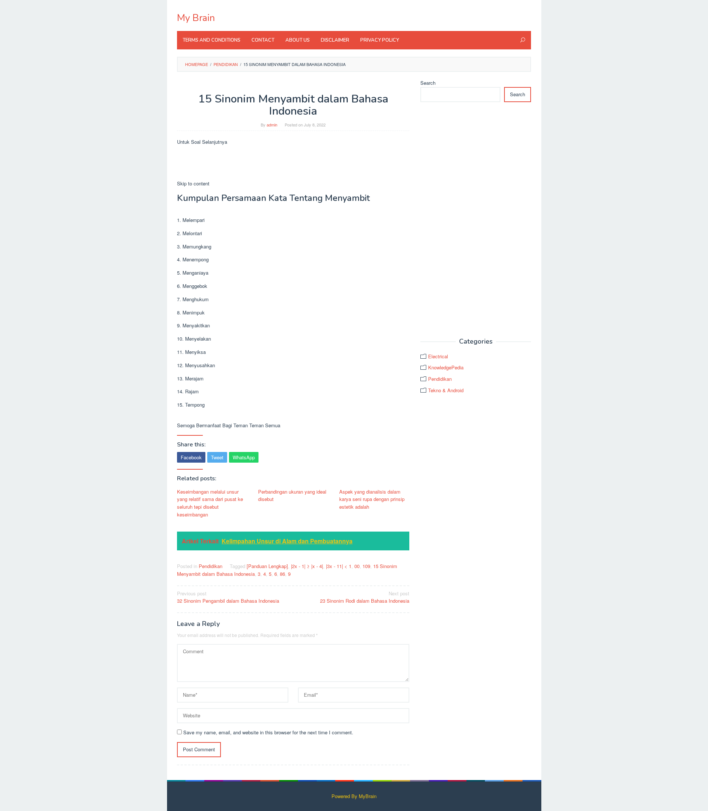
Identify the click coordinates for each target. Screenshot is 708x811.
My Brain (196, 17)
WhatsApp (244, 457)
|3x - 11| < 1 (338, 566)
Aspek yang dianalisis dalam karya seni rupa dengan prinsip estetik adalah (372, 499)
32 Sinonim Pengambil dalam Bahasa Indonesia (228, 597)
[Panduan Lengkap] (267, 566)
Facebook (191, 457)
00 (357, 566)
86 (282, 573)
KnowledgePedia (446, 367)
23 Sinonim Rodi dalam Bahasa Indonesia (364, 597)
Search (427, 82)
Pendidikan (210, 566)
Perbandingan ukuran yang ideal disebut (292, 495)
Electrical (438, 356)
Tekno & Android (446, 390)
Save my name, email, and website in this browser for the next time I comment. (268, 732)
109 (366, 566)
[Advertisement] (475, 220)
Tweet (217, 457)
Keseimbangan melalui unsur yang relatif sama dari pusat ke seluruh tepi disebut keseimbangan (210, 503)
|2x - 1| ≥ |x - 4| (307, 566)
